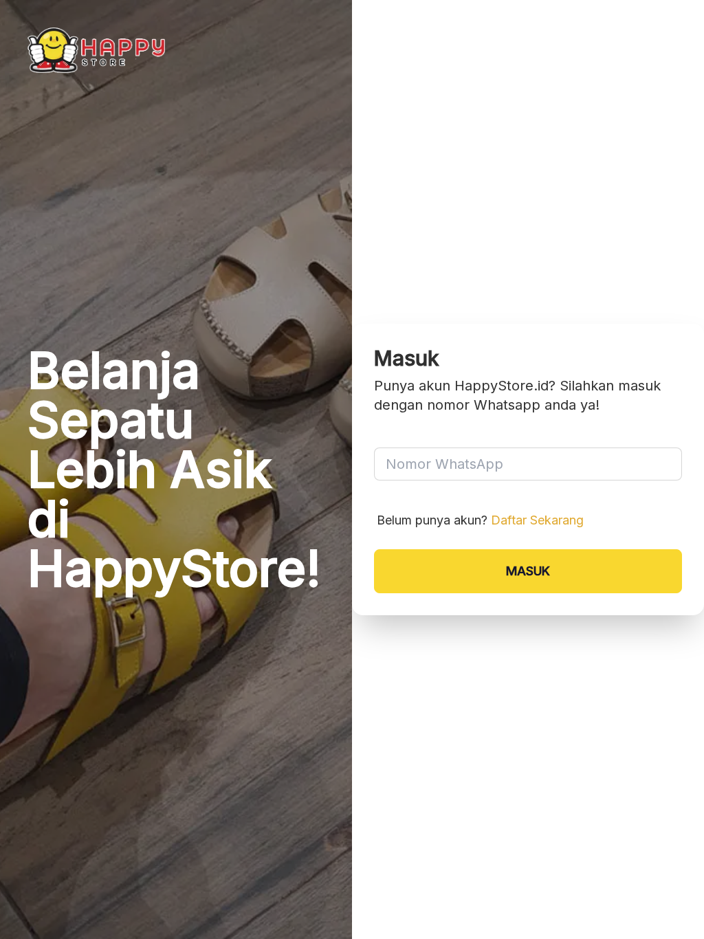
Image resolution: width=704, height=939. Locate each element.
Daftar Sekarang (537, 520)
